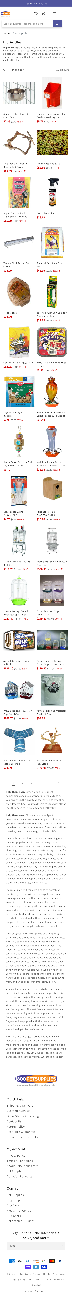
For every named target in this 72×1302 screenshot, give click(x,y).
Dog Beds (13, 1205)
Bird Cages (14, 1216)
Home (6, 33)
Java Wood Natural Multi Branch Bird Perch (16, 165)
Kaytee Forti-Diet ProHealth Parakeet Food (51, 712)
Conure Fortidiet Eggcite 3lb (18, 362)
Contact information (55, 1279)
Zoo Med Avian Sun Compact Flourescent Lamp (52, 314)
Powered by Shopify (41, 1274)
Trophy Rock (10, 312)
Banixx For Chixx (45, 213)
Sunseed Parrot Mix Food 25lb (50, 265)
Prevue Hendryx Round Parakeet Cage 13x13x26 (16, 613)
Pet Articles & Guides (21, 1221)
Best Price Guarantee (21, 1132)
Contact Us (14, 1121)
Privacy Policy (16, 1155)
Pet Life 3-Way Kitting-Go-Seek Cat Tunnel (17, 762)
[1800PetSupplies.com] (5, 14)
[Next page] (58, 783)
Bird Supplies (21, 33)
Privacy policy (59, 1274)
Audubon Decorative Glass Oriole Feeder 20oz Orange (51, 414)
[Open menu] (54, 13)
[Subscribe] (61, 1246)
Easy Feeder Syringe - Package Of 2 (14, 513)
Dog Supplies (15, 1200)
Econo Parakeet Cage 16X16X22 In (48, 613)
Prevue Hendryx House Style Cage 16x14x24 (18, 712)
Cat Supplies (15, 1195)
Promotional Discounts (22, 1137)
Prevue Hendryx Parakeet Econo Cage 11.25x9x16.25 (50, 662)
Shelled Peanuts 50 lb (48, 163)
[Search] (57, 23)
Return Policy (16, 1126)
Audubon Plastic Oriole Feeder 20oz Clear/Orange (51, 464)
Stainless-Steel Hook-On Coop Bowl (16, 115)
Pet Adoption (15, 1171)
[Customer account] (36, 13)
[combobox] (32, 23)
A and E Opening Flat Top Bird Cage (16, 563)
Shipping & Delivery (20, 1105)
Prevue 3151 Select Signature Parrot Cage (52, 563)
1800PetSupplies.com (23, 1274)
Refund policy (38, 1285)
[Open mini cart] (43, 13)
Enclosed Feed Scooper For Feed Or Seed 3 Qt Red (51, 115)
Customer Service (18, 1111)
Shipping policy (18, 1279)
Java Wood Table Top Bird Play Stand (50, 762)
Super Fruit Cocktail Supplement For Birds (15, 215)
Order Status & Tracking (23, 1116)
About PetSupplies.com (23, 1166)
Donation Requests (19, 1176)
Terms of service (35, 1279)
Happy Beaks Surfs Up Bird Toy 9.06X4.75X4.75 (17, 464)
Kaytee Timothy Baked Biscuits (15, 414)
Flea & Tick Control (19, 1210)
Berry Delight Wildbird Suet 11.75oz (51, 364)
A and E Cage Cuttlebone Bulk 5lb (16, 662)
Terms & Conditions (20, 1161)
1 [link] (13, 783)
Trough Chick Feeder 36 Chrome (16, 265)
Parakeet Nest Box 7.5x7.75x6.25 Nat (46, 513)
